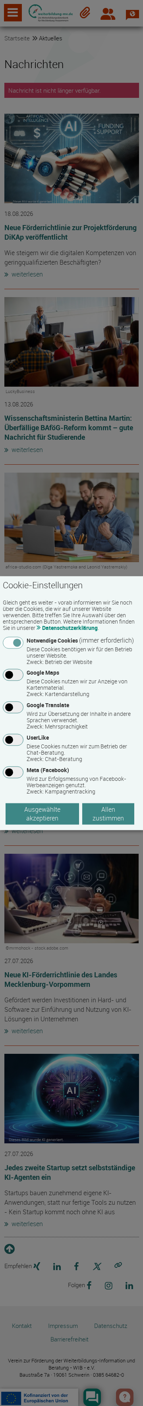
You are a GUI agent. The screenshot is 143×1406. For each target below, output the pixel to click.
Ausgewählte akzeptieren (42, 813)
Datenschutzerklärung (70, 627)
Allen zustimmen (108, 813)
